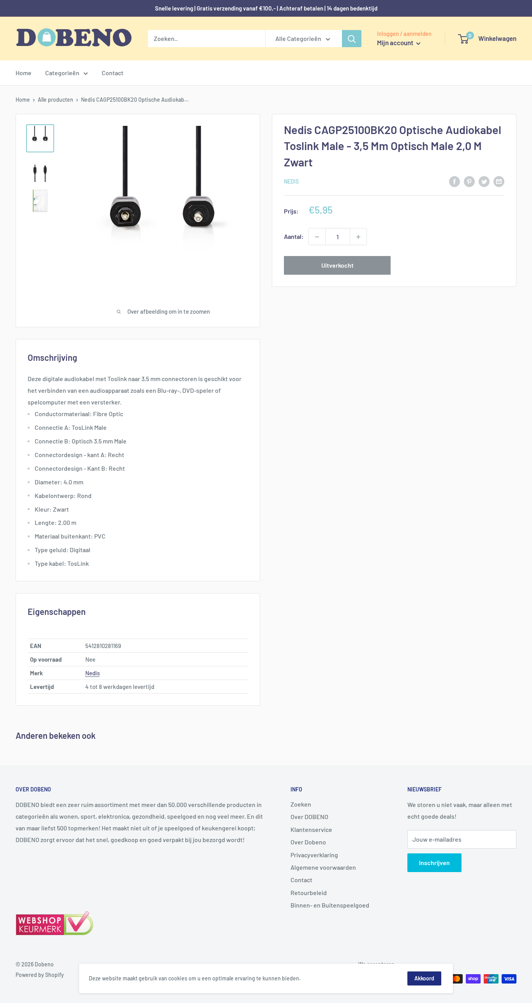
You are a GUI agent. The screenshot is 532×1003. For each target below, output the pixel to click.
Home (24, 72)
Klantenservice (311, 829)
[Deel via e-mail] (498, 181)
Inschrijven (434, 862)
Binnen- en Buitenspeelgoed (330, 905)
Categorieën (62, 72)
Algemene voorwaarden (323, 867)
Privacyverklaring (314, 854)
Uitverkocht (337, 265)
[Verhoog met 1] (358, 237)
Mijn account (395, 42)
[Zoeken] (351, 38)
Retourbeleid (309, 892)
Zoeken (301, 804)
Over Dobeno (308, 842)
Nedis (291, 181)
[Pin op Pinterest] (469, 181)
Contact (112, 72)
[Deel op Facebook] (454, 181)
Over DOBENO (309, 816)
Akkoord (424, 978)
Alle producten (55, 99)
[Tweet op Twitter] (484, 181)
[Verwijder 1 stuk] (317, 237)
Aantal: (294, 236)
